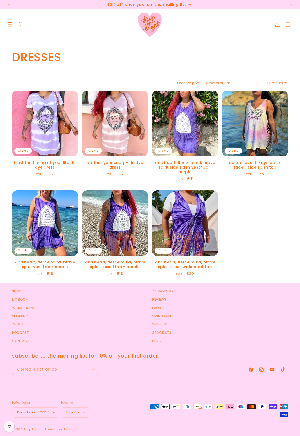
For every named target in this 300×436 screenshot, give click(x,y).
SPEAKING (20, 316)
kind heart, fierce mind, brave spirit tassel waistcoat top (185, 264)
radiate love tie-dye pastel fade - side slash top (255, 165)
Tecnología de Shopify (62, 429)
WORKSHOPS (23, 307)
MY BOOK (20, 299)
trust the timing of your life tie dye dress (45, 165)
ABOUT (18, 324)
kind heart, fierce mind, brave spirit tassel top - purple (115, 264)
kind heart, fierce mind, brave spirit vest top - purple (44, 264)
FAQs (156, 307)
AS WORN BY (163, 291)
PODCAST (20, 332)
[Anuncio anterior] (9, 4)
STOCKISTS (161, 332)
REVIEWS (159, 299)
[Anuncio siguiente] (291, 4)
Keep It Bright (34, 429)
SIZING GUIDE (163, 316)
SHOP (17, 291)
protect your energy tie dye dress (115, 165)
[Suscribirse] (93, 369)
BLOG (156, 340)
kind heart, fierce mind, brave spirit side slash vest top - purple (185, 167)
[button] (10, 24)
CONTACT (20, 340)
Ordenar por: (188, 83)
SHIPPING (160, 324)
